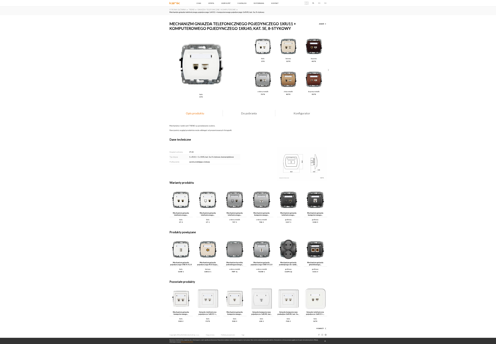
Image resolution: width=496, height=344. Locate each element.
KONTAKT (274, 3)
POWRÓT (320, 328)
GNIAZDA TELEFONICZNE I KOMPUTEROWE (216, 9)
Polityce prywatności (187, 342)
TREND (192, 9)
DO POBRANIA (259, 3)
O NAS (198, 3)
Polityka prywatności (228, 335)
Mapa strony (210, 335)
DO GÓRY (320, 325)
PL (313, 3)
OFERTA (211, 3)
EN (319, 3)
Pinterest (326, 335)
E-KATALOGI (242, 3)
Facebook (319, 335)
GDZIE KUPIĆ (225, 3)
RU (325, 3)
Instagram (322, 335)
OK (325, 341)
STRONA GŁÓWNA (177, 9)
